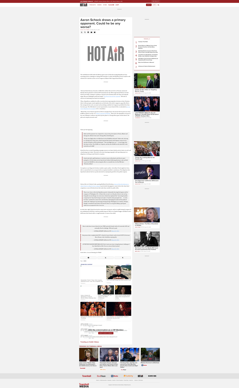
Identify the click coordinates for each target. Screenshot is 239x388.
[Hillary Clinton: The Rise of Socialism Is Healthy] (147, 214)
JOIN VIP (149, 4)
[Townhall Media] (84, 385)
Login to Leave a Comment (106, 333)
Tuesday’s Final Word (143, 41)
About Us (97, 380)
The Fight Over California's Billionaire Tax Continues (147, 181)
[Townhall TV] (111, 5)
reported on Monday (103, 113)
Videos (99, 5)
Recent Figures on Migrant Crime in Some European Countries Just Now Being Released (147, 47)
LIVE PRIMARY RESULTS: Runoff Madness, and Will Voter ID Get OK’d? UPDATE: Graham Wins (147, 114)
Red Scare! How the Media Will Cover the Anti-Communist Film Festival (146, 248)
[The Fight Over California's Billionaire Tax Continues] (147, 171)
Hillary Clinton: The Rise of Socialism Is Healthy (146, 224)
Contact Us (131, 380)
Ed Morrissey (138, 117)
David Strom (137, 227)
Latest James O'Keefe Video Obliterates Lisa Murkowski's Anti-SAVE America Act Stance (88, 364)
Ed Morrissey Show (103, 380)
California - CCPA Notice (138, 380)
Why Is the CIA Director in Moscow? (146, 62)
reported (112, 96)
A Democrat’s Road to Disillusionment (146, 66)
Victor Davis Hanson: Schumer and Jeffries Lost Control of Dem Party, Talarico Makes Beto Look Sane (109, 365)
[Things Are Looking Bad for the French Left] (147, 148)
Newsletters (109, 380)
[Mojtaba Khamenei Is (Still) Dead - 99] (150, 354)
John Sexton (137, 93)
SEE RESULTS (155, 1)
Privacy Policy (126, 380)
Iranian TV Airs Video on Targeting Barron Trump (146, 90)
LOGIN (154, 4)
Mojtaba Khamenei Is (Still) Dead (150, 363)
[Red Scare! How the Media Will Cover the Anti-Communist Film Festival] (147, 239)
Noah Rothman (85, 29)
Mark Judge (137, 251)
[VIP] (117, 5)
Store (105, 5)
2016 (85, 261)
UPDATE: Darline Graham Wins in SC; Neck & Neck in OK (108, 1)
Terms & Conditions (119, 380)
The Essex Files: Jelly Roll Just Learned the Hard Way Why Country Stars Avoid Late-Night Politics (129, 365)
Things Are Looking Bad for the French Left (145, 158)
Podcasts (93, 5)
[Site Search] (158, 5)
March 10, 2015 (115, 231)
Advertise (114, 380)
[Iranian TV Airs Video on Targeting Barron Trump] (147, 80)
